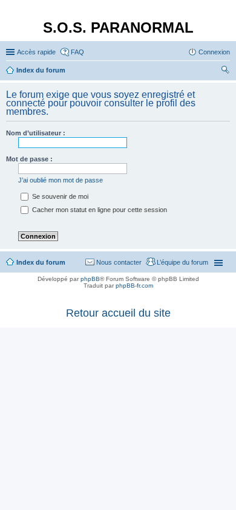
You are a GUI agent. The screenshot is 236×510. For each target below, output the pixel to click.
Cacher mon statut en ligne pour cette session (98, 209)
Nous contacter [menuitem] (119, 262)
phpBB (90, 279)
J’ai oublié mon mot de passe (60, 180)
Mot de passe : (29, 159)
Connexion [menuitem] (214, 52)
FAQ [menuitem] (77, 52)
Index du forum (40, 262)
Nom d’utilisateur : (35, 133)
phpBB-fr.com (134, 285)
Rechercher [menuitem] (225, 71)
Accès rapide (36, 52)
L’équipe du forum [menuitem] (182, 262)
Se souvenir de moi (59, 196)
